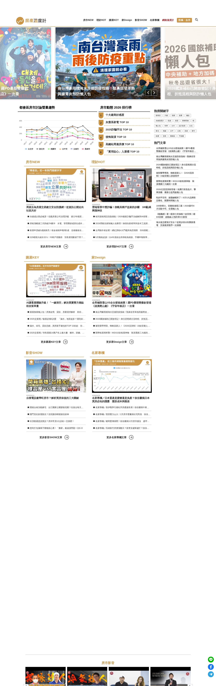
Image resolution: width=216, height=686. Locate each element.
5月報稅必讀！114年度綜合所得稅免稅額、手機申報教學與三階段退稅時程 (123, 237)
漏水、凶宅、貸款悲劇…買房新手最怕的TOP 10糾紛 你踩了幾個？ (58, 326)
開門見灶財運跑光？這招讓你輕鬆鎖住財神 (49, 414)
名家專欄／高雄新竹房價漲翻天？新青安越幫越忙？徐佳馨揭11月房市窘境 (123, 428)
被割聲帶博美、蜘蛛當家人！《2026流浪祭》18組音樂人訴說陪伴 (123, 326)
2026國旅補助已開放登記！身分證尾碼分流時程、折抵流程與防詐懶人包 (123, 319)
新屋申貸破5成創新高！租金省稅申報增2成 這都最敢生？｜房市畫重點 (58, 230)
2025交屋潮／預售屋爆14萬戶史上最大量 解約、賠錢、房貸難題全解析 (58, 333)
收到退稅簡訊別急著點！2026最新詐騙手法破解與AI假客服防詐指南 (123, 216)
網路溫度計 (168, 20)
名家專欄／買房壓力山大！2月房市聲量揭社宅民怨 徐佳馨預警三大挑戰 (123, 414)
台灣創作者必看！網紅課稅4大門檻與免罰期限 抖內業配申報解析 (123, 230)
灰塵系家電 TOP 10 (117, 122)
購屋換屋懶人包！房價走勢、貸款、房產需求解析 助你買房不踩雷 (58, 312)
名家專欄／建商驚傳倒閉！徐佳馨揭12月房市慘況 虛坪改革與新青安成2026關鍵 (123, 421)
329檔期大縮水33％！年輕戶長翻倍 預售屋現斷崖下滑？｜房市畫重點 (58, 237)
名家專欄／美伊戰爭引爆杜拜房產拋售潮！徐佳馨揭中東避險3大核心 (123, 407)
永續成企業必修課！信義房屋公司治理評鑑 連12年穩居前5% (58, 216)
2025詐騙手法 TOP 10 (119, 129)
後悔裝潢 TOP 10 (116, 136)
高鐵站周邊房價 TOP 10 (120, 144)
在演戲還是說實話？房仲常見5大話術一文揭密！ (52, 421)
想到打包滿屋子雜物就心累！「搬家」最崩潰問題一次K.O (56, 428)
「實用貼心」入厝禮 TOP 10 (122, 151)
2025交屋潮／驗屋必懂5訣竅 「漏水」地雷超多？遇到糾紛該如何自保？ (58, 319)
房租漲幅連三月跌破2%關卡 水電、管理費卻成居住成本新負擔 (58, 223)
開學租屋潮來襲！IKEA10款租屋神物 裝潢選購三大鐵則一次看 (123, 333)
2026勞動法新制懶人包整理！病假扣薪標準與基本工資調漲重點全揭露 (123, 223)
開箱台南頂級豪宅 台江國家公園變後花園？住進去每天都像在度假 (58, 407)
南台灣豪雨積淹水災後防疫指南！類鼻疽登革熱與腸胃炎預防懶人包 (123, 312)
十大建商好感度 (115, 114)
